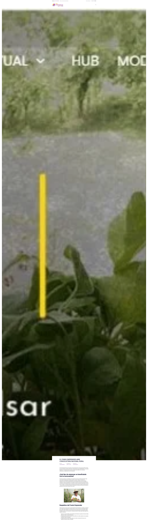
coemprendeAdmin (62, 464)
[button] (95, 4)
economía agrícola (75, 464)
